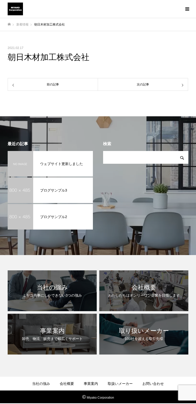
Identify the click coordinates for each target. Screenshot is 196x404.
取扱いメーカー (120, 384)
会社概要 (67, 384)
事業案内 (91, 384)
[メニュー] (187, 9)
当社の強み (41, 384)
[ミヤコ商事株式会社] (15, 9)
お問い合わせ (153, 384)
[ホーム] (9, 24)
